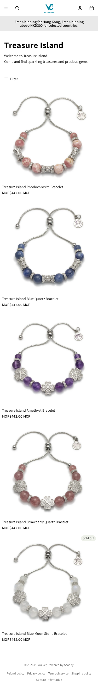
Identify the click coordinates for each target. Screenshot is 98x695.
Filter (14, 79)
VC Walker (40, 665)
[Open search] (17, 8)
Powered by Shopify (61, 665)
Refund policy (15, 673)
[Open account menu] (80, 8)
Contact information (49, 680)
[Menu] (6, 8)
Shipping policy (81, 673)
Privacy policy (36, 673)
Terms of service (58, 673)
